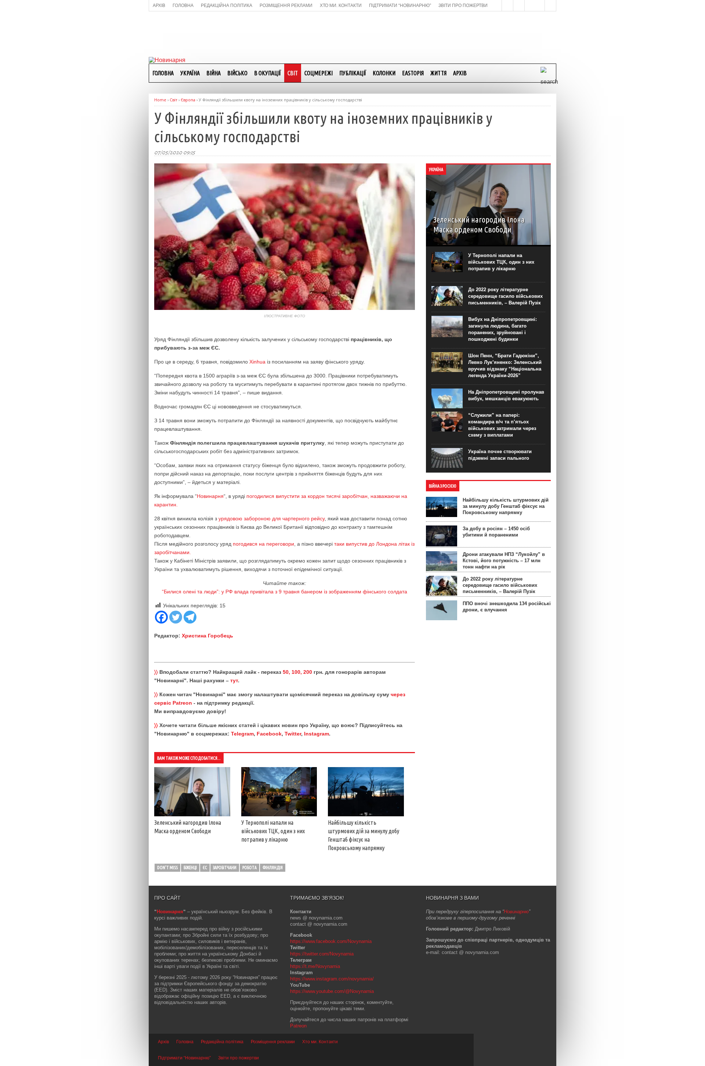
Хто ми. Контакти (320, 1041)
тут (234, 680)
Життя (438, 73)
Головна (163, 73)
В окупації (267, 73)
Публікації (352, 73)
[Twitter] (175, 617)
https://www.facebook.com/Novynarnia (331, 941)
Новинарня (210, 496)
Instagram (316, 734)
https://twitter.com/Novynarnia (322, 954)
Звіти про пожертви (238, 1057)
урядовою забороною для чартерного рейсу (271, 518)
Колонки (384, 73)
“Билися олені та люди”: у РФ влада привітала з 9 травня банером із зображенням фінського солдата (284, 592)
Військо (237, 73)
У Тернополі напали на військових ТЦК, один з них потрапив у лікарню (273, 831)
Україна (190, 73)
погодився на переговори (263, 544)
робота (249, 867)
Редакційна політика (222, 1041)
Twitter (293, 734)
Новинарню (516, 911)
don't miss (167, 867)
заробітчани (224, 867)
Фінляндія (273, 867)
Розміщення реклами (273, 1041)
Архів (460, 73)
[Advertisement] (352, 33)
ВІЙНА (213, 73)
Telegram (242, 734)
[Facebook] (161, 617)
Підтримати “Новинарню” (184, 1057)
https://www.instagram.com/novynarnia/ (332, 979)
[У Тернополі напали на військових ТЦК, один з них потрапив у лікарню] (279, 814)
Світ (293, 73)
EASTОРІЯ (413, 73)
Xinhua (257, 362)
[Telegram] (190, 617)
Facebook (269, 734)
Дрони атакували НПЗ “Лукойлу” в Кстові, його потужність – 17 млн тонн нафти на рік (504, 561)
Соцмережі (318, 73)
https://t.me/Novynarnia (315, 966)
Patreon (298, 1026)
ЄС (205, 867)
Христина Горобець (207, 636)
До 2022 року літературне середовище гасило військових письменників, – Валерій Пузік (505, 296)
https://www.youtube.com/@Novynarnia (332, 991)
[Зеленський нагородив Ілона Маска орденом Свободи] (192, 814)
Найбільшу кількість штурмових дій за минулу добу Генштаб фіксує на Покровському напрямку (506, 506)
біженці (190, 867)
